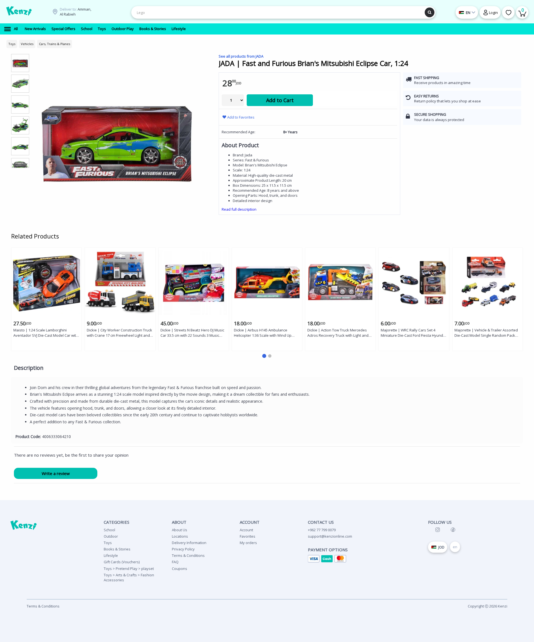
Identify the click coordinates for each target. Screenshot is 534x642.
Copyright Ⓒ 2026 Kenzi (487, 606)
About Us (179, 529)
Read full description (239, 209)
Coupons (179, 568)
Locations (180, 536)
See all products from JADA (241, 56)
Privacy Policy (183, 549)
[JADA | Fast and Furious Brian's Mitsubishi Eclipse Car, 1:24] (116, 141)
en (455, 546)
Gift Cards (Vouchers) (122, 561)
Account (246, 529)
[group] (20, 63)
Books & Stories (117, 549)
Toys (108, 542)
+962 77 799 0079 (322, 529)
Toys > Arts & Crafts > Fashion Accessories (129, 577)
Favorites (247, 536)
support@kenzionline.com (330, 536)
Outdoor (111, 536)
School (109, 529)
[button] (264, 356)
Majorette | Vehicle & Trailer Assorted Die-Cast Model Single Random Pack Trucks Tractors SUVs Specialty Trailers (487, 333)
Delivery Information (189, 542)
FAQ (175, 561)
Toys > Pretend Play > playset (129, 568)
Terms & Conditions (188, 555)
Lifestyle (111, 555)
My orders (248, 542)
